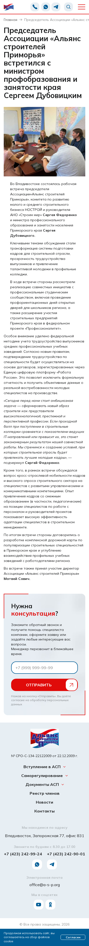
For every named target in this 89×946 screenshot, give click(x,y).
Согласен (73, 937)
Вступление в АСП (42, 767)
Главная (10, 19)
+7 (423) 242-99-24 (23, 854)
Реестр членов (45, 793)
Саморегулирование (42, 775)
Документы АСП (42, 784)
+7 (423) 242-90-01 (66, 854)
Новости (44, 802)
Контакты (44, 811)
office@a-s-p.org (44, 885)
